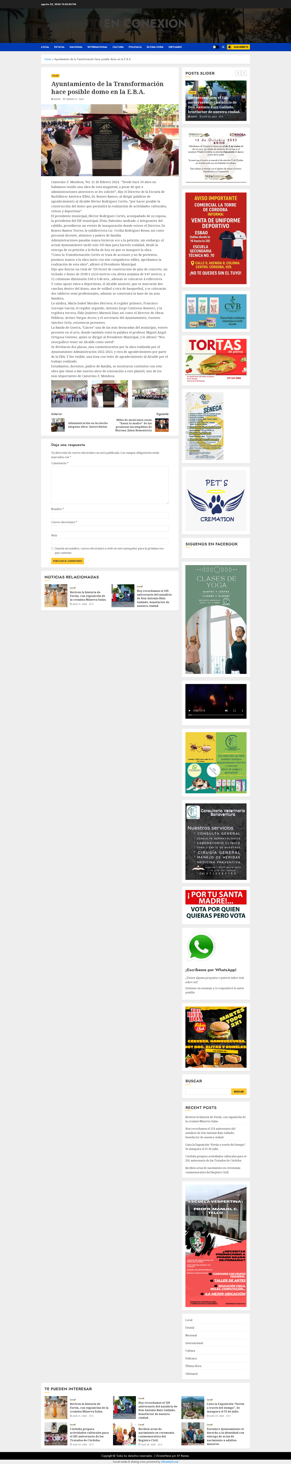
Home (47, 59)
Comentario (59, 463)
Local (45, 47)
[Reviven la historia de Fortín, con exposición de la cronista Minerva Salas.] (55, 595)
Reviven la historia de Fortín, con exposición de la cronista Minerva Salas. (88, 596)
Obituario (175, 47)
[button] (223, 47)
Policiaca (135, 47)
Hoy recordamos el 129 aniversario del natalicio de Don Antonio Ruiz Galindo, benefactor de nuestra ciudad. (154, 598)
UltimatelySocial (169, 1462)
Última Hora (155, 47)
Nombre (57, 509)
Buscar (193, 1081)
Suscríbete (241, 47)
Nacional (76, 47)
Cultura (118, 47)
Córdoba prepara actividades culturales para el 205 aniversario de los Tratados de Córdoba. (215, 1158)
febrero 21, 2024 (75, 99)
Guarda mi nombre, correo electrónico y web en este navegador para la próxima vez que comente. (109, 551)
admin (57, 99)
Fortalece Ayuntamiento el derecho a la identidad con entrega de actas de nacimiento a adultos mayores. (225, 1436)
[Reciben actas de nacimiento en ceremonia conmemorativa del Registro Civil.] (124, 1433)
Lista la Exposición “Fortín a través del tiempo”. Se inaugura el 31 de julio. (216, 107)
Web (54, 535)
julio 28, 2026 (148, 1444)
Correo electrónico (64, 522)
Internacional (97, 47)
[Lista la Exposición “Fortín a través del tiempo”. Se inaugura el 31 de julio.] (192, 1407)
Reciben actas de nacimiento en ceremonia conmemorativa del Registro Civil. (156, 1434)
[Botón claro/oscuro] (216, 47)
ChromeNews (163, 1456)
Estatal (59, 47)
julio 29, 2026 (209, 117)
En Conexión (145, 23)
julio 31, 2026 (80, 604)
